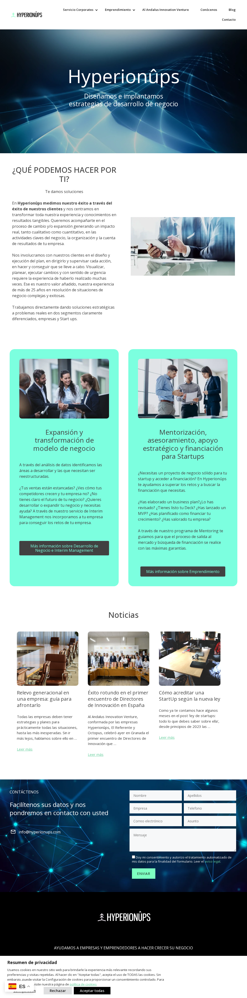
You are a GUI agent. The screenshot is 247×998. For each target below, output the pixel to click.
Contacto (229, 19)
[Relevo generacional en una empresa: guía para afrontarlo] (47, 686)
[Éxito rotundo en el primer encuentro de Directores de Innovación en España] (118, 686)
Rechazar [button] (58, 990)
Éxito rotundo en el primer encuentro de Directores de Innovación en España (118, 698)
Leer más (25, 749)
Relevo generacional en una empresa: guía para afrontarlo (44, 698)
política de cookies (83, 984)
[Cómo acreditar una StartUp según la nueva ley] (189, 686)
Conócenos (208, 9)
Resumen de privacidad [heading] (32, 962)
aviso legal (212, 861)
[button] (96, 10)
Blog (232, 9)
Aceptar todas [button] (92, 990)
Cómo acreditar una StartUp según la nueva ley (189, 695)
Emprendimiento (118, 9)
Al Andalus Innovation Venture (165, 9)
